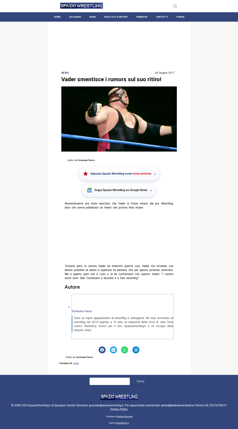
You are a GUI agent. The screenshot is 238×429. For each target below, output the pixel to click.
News (92, 17)
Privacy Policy (119, 409)
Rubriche (142, 17)
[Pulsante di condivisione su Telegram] (135, 349)
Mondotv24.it (122, 423)
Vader (76, 363)
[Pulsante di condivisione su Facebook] (102, 349)
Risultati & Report (116, 17)
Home (57, 17)
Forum (180, 17)
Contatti (162, 17)
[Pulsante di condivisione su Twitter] (113, 349)
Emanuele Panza (82, 311)
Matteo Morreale (125, 416)
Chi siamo (75, 17)
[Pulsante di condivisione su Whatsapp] (124, 349)
